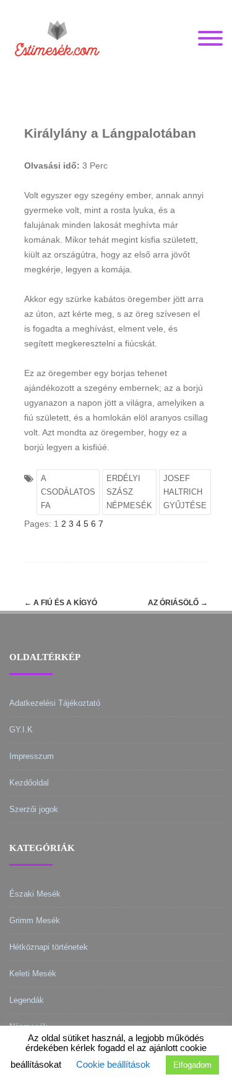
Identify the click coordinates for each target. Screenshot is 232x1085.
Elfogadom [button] (192, 1065)
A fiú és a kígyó (60, 602)
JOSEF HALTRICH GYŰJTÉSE (185, 492)
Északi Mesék (35, 894)
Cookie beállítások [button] (113, 1064)
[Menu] (210, 39)
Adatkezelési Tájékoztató (54, 703)
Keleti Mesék (32, 973)
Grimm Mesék (34, 920)
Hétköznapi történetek (48, 947)
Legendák (26, 1000)
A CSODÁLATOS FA (68, 492)
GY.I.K (21, 729)
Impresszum (31, 756)
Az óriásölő (178, 602)
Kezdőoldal (29, 782)
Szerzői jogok (33, 809)
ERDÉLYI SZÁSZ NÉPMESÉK (129, 492)
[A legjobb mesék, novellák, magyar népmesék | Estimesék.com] (57, 73)
